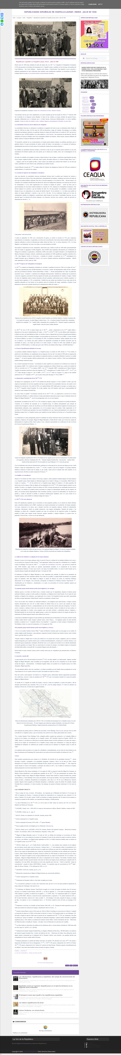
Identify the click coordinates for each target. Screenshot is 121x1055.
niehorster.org (49, 826)
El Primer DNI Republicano (45, 963)
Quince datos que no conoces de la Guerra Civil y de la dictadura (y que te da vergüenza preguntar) (94, 69)
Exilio (71, 965)
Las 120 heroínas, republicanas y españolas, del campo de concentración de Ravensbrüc (47, 977)
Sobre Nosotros (92, 1044)
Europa (67, 965)
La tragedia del (51, 564)
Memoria (85, 101)
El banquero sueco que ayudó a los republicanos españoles (40, 995)
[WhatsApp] (2, 21)
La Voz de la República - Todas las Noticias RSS (28, 953)
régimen (85, 97)
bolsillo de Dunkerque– (33, 256)
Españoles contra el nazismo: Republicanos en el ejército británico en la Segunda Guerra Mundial (45, 986)
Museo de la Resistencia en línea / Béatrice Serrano (47, 110)
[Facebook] (2, 14)
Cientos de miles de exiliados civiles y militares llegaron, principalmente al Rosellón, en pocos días (45, 121)
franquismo (86, 104)
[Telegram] (2, 24)
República (75, 965)
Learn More (92, 4)
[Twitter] (2, 17)
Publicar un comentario (20, 1033)
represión (86, 108)
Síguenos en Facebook (94, 1046)
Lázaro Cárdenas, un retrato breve (31, 1010)
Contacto (90, 1043)
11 (35, 424)
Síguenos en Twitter (94, 1047)
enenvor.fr (24, 951)
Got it (100, 4)
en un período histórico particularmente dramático (41, 73)
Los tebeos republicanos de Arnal (31, 1003)
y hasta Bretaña (49, 134)
